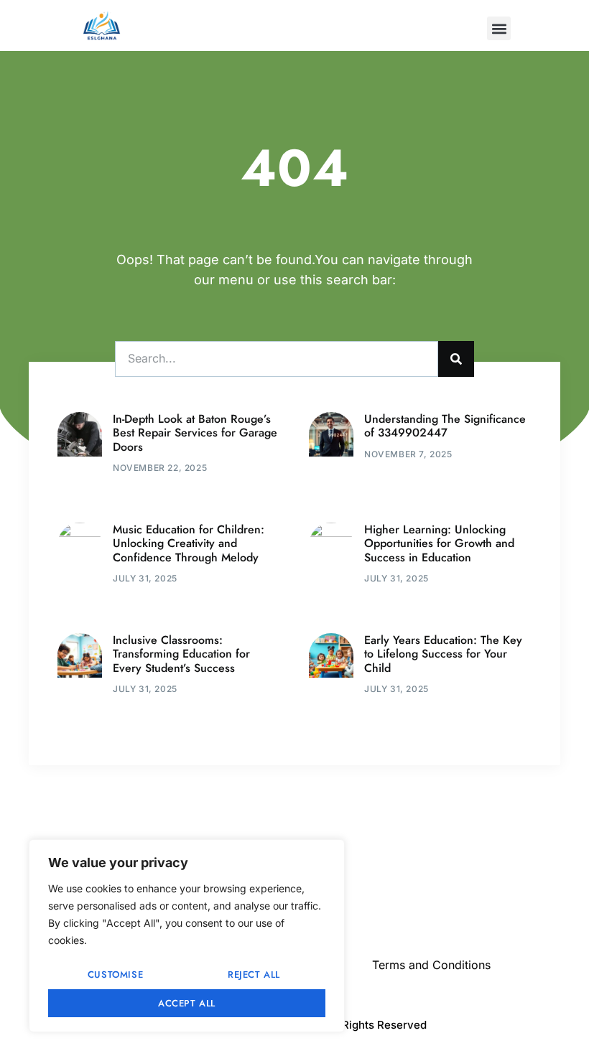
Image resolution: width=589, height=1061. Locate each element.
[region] (187, 935)
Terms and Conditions (431, 965)
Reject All (254, 974)
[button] (499, 28)
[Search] (456, 359)
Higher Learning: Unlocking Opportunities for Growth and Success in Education (439, 543)
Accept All (186, 1003)
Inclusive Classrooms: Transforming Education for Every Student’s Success (181, 654)
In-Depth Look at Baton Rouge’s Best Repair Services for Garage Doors (195, 432)
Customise (115, 974)
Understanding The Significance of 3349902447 (445, 426)
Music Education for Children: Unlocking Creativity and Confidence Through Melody (188, 543)
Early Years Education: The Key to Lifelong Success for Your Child (443, 654)
